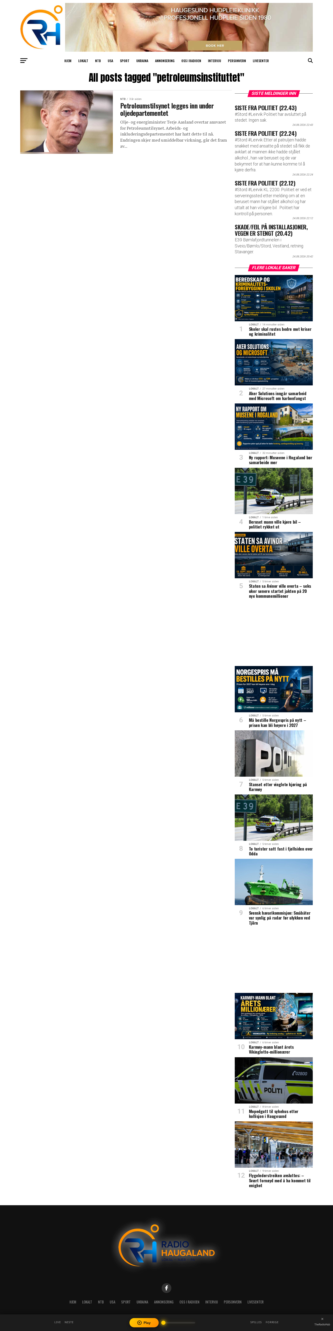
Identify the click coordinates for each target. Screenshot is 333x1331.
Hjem (67, 60)
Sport (124, 60)
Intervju (214, 60)
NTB (98, 60)
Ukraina (142, 60)
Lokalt (83, 60)
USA (110, 60)
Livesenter (261, 60)
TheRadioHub (322, 1324)
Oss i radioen (191, 60)
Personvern (237, 60)
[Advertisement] (274, 634)
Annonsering (165, 60)
